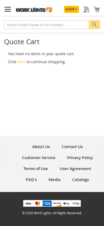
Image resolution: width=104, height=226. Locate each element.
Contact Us (72, 146)
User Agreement (75, 168)
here (21, 61)
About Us (41, 146)
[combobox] (52, 24)
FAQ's (31, 179)
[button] (71, 9)
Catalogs (80, 179)
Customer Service (38, 157)
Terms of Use (35, 168)
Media (55, 179)
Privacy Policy (80, 157)
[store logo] (34, 9)
